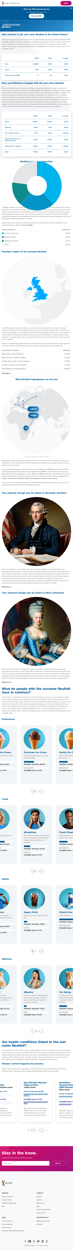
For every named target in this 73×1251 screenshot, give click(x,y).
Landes (4, 478)
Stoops (54, 478)
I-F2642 (50, 469)
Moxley (37, 478)
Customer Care (41, 1213)
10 (47, 1130)
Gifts (3, 1206)
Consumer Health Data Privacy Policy (13, 1231)
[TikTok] (46, 1242)
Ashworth (21, 478)
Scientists (39, 1224)
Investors (39, 1196)
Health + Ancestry (7, 1196)
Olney (32, 478)
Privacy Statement (7, 1224)
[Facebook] (25, 1242)
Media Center (40, 1203)
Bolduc (27, 478)
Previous (33, 791)
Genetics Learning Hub (43, 1209)
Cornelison (44, 478)
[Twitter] (38, 1242)
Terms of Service (7, 1221)
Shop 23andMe (36, 16)
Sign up (58, 1163)
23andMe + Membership (9, 1203)
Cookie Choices (6, 1227)
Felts (50, 478)
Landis (10, 478)
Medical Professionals (42, 1221)
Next (41, 791)
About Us (39, 1200)
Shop (66, 3)
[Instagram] (34, 1242)
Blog (37, 1206)
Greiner (15, 478)
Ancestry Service (7, 1200)
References (6, 587)
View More (5, 373)
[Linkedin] (42, 1242)
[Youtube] (29, 1242)
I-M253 (41, 474)
